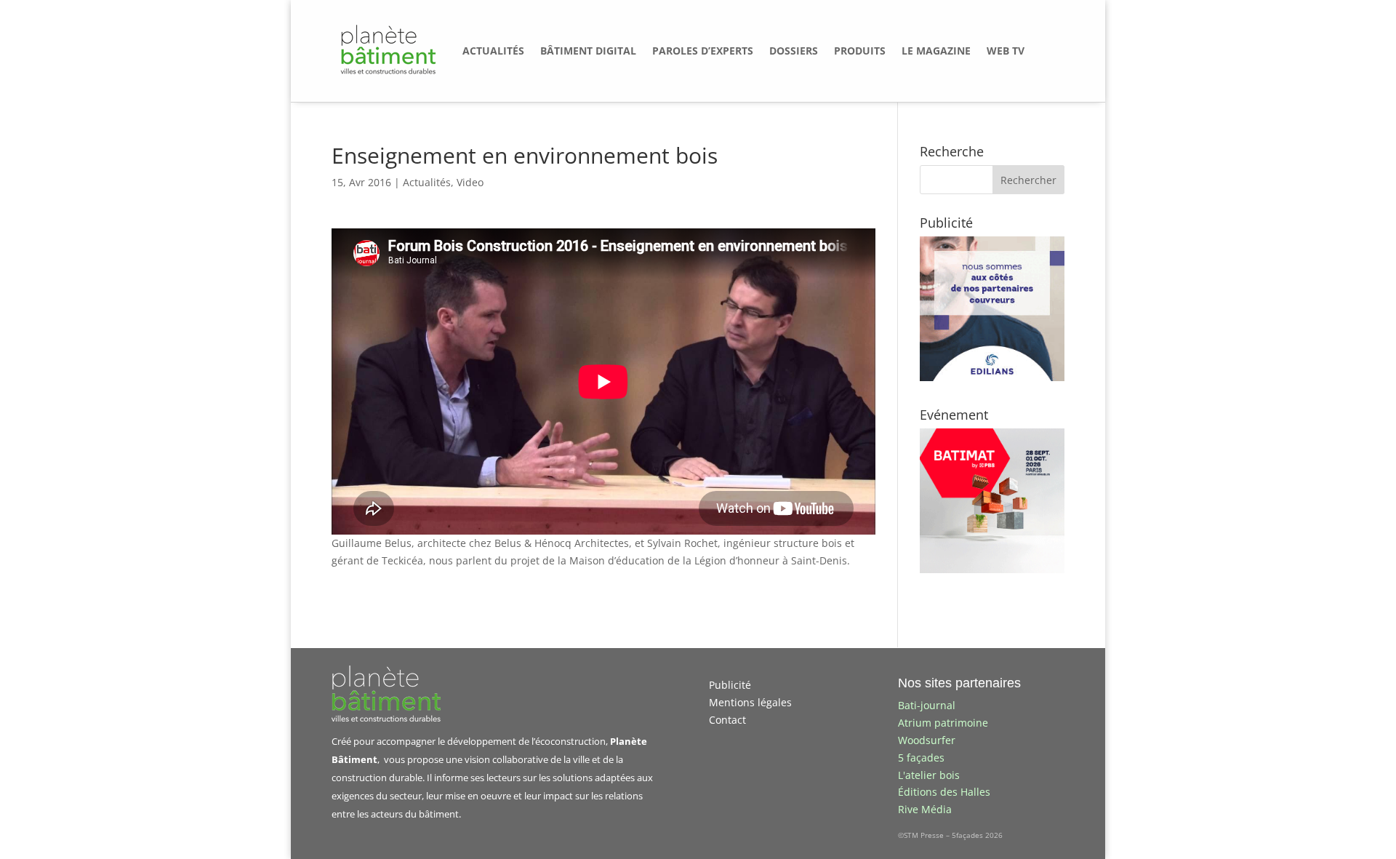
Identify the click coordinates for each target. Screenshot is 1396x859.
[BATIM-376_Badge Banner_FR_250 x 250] (992, 569)
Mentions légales (750, 702)
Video (470, 182)
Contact (727, 720)
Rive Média (925, 809)
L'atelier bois (929, 775)
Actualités (427, 182)
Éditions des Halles (944, 792)
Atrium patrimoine (943, 723)
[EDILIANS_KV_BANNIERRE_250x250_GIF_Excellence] (992, 377)
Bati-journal (926, 705)
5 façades (921, 757)
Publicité (730, 685)
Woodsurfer (926, 740)
